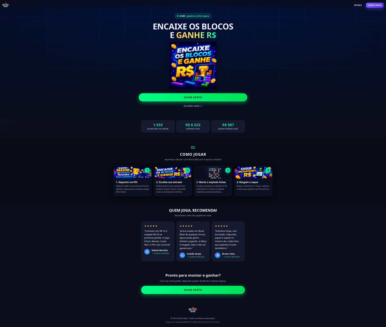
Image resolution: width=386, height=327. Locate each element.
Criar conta (375, 5)
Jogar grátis (193, 97)
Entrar (358, 5)
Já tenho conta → (193, 105)
